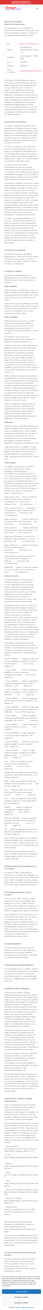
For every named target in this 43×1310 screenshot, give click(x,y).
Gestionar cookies (21, 1303)
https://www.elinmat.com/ (29, 44)
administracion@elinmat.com (30, 71)
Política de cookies (14, 1307)
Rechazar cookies (21, 1297)
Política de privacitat (27, 1307)
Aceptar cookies (21, 1292)
